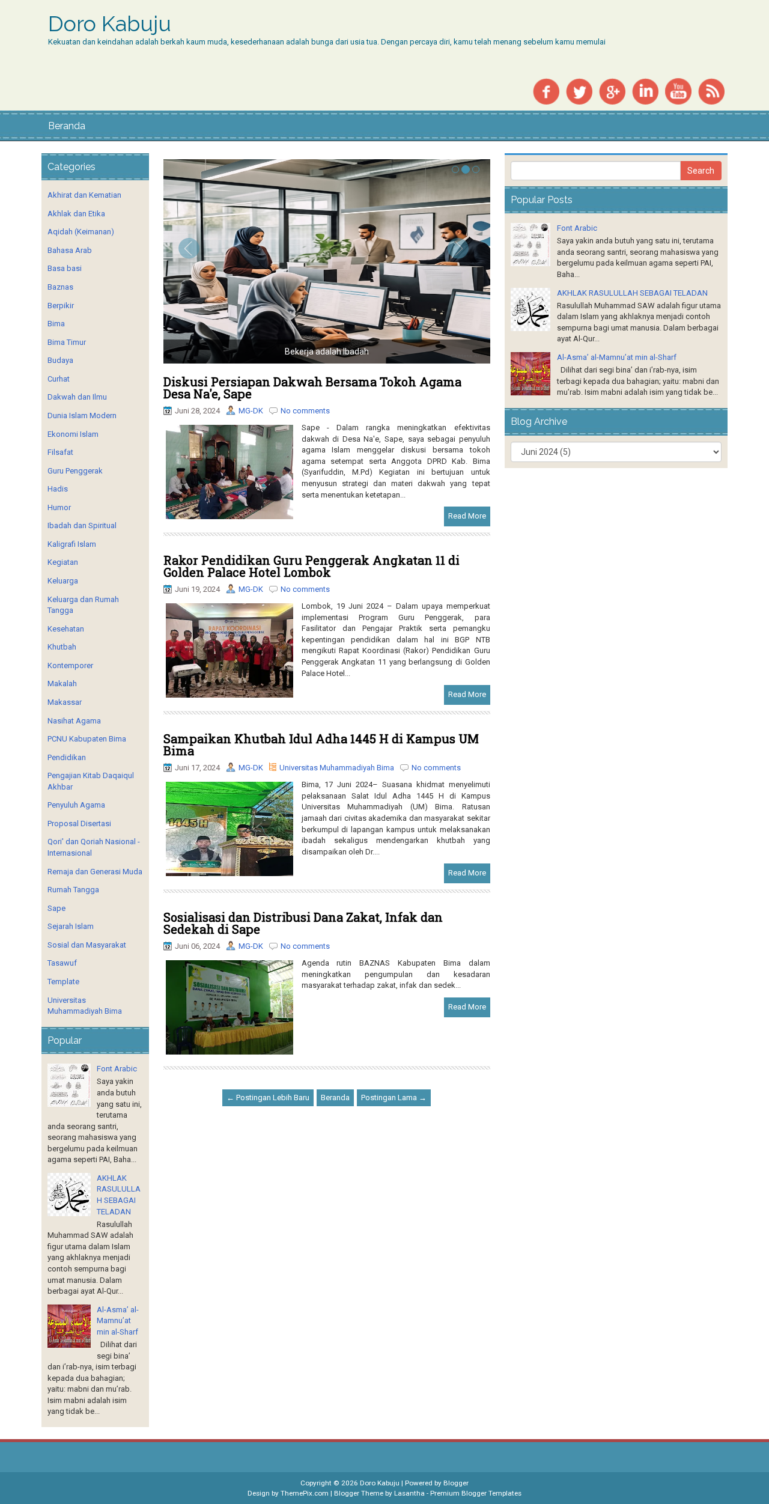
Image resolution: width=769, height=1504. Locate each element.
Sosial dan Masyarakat (86, 944)
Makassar (64, 702)
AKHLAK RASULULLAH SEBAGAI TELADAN (632, 292)
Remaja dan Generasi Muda (94, 871)
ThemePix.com (305, 1493)
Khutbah (61, 646)
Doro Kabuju (109, 24)
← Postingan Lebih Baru (267, 1097)
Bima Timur (66, 342)
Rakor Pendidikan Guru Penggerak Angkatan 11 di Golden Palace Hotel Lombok (311, 566)
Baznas (60, 286)
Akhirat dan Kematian (84, 194)
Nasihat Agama (74, 720)
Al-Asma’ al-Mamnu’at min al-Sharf (118, 1320)
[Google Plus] (612, 90)
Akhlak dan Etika (76, 213)
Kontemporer (70, 665)
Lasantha (409, 1493)
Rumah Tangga (73, 889)
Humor (59, 507)
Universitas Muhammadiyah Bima (336, 767)
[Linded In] (645, 90)
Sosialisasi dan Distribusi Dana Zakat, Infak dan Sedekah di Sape (303, 923)
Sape (56, 908)
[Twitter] (579, 90)
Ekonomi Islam (73, 434)
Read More (467, 515)
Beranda (66, 126)
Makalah (62, 683)
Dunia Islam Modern (82, 415)
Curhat (58, 378)
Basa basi (64, 268)
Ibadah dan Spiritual (82, 525)
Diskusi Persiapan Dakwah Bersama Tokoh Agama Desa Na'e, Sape (312, 387)
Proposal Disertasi (79, 823)
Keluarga (62, 580)
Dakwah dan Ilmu (77, 396)
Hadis (57, 488)
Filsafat (60, 452)
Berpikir (60, 305)
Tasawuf (62, 962)
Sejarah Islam (70, 926)
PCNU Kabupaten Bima (86, 738)
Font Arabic (117, 1068)
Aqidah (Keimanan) (80, 231)
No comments (305, 410)
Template (63, 981)
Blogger (456, 1483)
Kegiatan (62, 562)
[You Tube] (678, 90)
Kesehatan (65, 628)
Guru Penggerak (75, 470)
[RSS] (711, 90)
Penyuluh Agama (76, 804)
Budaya (60, 360)
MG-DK (251, 410)
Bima (56, 323)
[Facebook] (546, 90)
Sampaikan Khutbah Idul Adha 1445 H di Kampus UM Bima (321, 744)
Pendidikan (66, 757)
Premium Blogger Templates (475, 1493)
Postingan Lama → (394, 1097)
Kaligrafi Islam (71, 544)
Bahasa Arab (69, 250)
